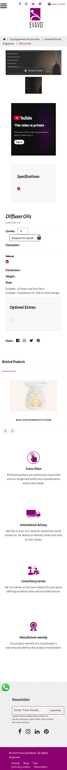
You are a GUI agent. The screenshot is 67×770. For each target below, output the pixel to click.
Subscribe (53, 710)
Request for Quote (23, 237)
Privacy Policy (40, 767)
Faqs (35, 763)
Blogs (26, 763)
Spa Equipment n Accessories (25, 39)
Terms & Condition (20, 767)
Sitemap (15, 763)
